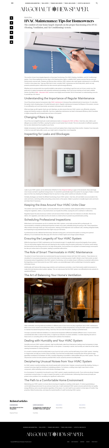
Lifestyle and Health (84, 3)
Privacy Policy (94, 441)
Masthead (82, 441)
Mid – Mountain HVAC (42, 92)
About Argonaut (74, 441)
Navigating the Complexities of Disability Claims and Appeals (42, 408)
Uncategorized (13, 404)
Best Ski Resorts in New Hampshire (16, 408)
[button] (11, 18)
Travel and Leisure (69, 3)
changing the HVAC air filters (70, 121)
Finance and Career (56, 3)
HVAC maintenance (56, 102)
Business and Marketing (32, 3)
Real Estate (45, 3)
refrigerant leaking (66, 190)
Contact (88, 441)
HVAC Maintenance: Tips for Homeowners (59, 21)
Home (68, 441)
